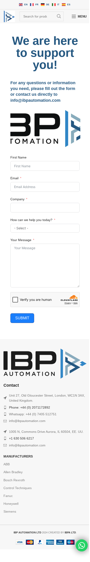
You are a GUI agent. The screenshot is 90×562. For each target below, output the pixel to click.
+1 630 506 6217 (21, 438)
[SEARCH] (59, 16)
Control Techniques (17, 488)
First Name (18, 157)
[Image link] (45, 363)
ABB (6, 464)
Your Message (20, 240)
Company (17, 199)
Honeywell (10, 503)
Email (14, 178)
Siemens (9, 511)
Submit (22, 318)
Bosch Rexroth (14, 480)
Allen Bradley (13, 472)
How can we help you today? (31, 220)
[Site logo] (9, 16)
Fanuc (8, 496)
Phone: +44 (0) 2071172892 (29, 407)
